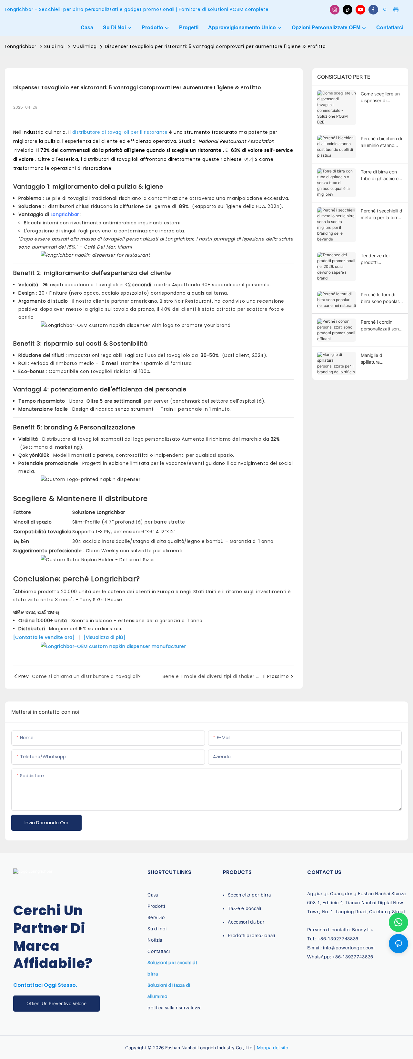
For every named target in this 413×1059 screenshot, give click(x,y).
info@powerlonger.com (349, 947)
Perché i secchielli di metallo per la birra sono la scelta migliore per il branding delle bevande (382, 214)
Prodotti (156, 906)
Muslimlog (85, 46)
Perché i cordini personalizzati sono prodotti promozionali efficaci (381, 325)
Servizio (156, 917)
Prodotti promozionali (251, 935)
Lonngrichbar (20, 46)
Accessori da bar (246, 922)
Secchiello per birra (249, 894)
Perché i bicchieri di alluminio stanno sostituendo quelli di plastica (382, 142)
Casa (152, 894)
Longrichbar (66, 214)
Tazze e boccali (244, 908)
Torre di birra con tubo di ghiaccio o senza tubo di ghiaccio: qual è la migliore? (380, 175)
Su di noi (54, 46)
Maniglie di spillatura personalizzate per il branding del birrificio (382, 358)
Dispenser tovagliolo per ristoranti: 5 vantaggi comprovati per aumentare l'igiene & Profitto (215, 46)
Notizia (154, 940)
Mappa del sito (272, 1047)
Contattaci (158, 951)
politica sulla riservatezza (174, 1007)
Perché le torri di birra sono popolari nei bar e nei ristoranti (380, 298)
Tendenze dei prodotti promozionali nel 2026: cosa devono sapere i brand (381, 259)
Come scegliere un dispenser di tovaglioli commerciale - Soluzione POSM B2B (380, 97)
